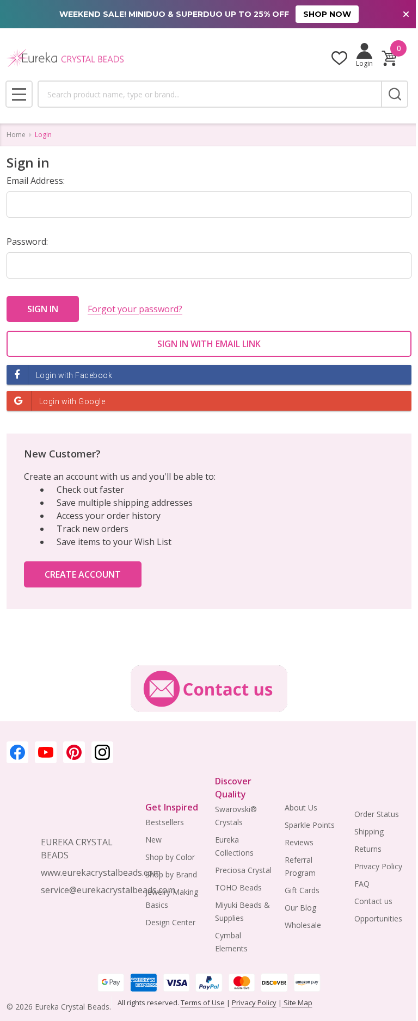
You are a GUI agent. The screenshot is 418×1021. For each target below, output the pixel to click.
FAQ (362, 883)
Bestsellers (164, 822)
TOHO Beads (238, 887)
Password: (27, 241)
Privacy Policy (378, 866)
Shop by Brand (171, 874)
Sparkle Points (310, 825)
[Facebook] (17, 752)
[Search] (394, 94)
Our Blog (300, 907)
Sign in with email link (209, 344)
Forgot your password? (135, 309)
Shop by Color (170, 857)
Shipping (369, 831)
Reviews (299, 842)
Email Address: (36, 181)
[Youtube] (46, 752)
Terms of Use (203, 1002)
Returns (368, 849)
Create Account (83, 574)
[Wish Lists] (339, 58)
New (153, 839)
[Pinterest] (74, 752)
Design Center (170, 922)
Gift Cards (302, 890)
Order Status (376, 814)
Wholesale (303, 925)
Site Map (297, 1002)
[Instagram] (102, 752)
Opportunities (378, 918)
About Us (301, 807)
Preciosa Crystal (243, 870)
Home (16, 134)
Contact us (373, 901)
